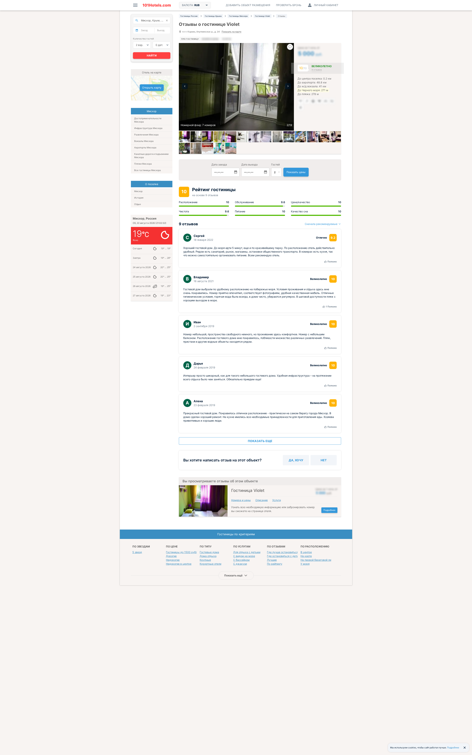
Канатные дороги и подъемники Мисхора (151, 156)
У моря (305, 563)
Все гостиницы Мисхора (147, 170)
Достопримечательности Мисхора (147, 120)
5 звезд (137, 552)
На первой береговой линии (318, 559)
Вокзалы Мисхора (144, 141)
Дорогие (171, 556)
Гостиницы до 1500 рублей (183, 552)
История (138, 197)
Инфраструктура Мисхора (148, 128)
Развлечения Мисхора (146, 134)
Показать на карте (231, 32)
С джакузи (240, 563)
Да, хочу (296, 460)
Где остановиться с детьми (284, 556)
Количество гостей (143, 38)
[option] (236, 87)
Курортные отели (210, 563)
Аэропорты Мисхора (145, 147)
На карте (306, 556)
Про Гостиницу (190, 39)
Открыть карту (151, 87)
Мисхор (138, 191)
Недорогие (173, 559)
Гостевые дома (209, 552)
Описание (261, 500)
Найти (152, 55)
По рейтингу (274, 563)
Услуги (276, 500)
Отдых (137, 204)
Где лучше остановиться (282, 552)
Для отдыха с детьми (246, 552)
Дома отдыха (208, 556)
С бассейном (241, 559)
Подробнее (329, 510)
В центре (306, 552)
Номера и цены (241, 500)
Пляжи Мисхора (143, 163)
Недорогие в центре (178, 563)
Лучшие (272, 559)
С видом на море (244, 556)
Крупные (205, 559)
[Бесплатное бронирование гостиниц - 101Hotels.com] (157, 5)
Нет (324, 460)
